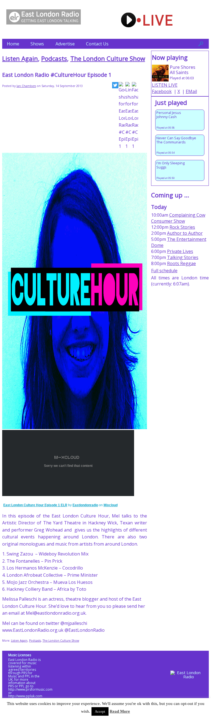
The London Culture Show (107, 58)
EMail (191, 91)
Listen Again (20, 58)
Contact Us (97, 44)
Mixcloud (111, 505)
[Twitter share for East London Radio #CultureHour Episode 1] (115, 86)
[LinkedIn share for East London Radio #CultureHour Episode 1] (128, 116)
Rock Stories (182, 227)
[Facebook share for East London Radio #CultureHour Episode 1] (135, 116)
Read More (120, 711)
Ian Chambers (26, 86)
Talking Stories (182, 257)
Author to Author (185, 233)
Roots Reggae (181, 263)
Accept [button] (100, 711)
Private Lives (180, 251)
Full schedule (164, 271)
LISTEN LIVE (164, 85)
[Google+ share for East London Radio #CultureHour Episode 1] (122, 116)
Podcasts (54, 58)
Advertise (65, 44)
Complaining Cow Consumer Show (178, 218)
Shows (37, 44)
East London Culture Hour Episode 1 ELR (35, 505)
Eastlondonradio (85, 505)
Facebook (162, 91)
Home (13, 44)
